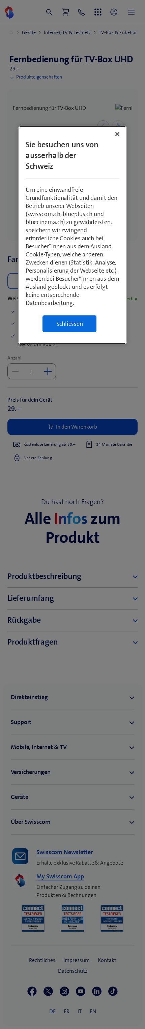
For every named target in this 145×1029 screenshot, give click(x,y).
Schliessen (69, 324)
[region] (72, 235)
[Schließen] (117, 134)
